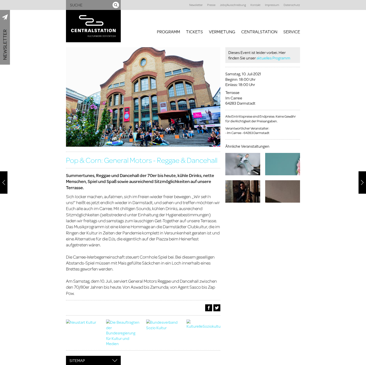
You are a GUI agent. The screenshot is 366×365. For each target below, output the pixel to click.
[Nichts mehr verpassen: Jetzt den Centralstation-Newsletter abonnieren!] (5, 37)
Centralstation (259, 31)
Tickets (194, 31)
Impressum (272, 5)
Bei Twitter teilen (216, 307)
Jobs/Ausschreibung (233, 5)
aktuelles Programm (273, 58)
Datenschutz (292, 5)
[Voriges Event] (3, 182)
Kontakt (255, 5)
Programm (168, 31)
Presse (211, 5)
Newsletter (196, 5)
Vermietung (222, 31)
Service (291, 31)
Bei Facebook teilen (208, 307)
